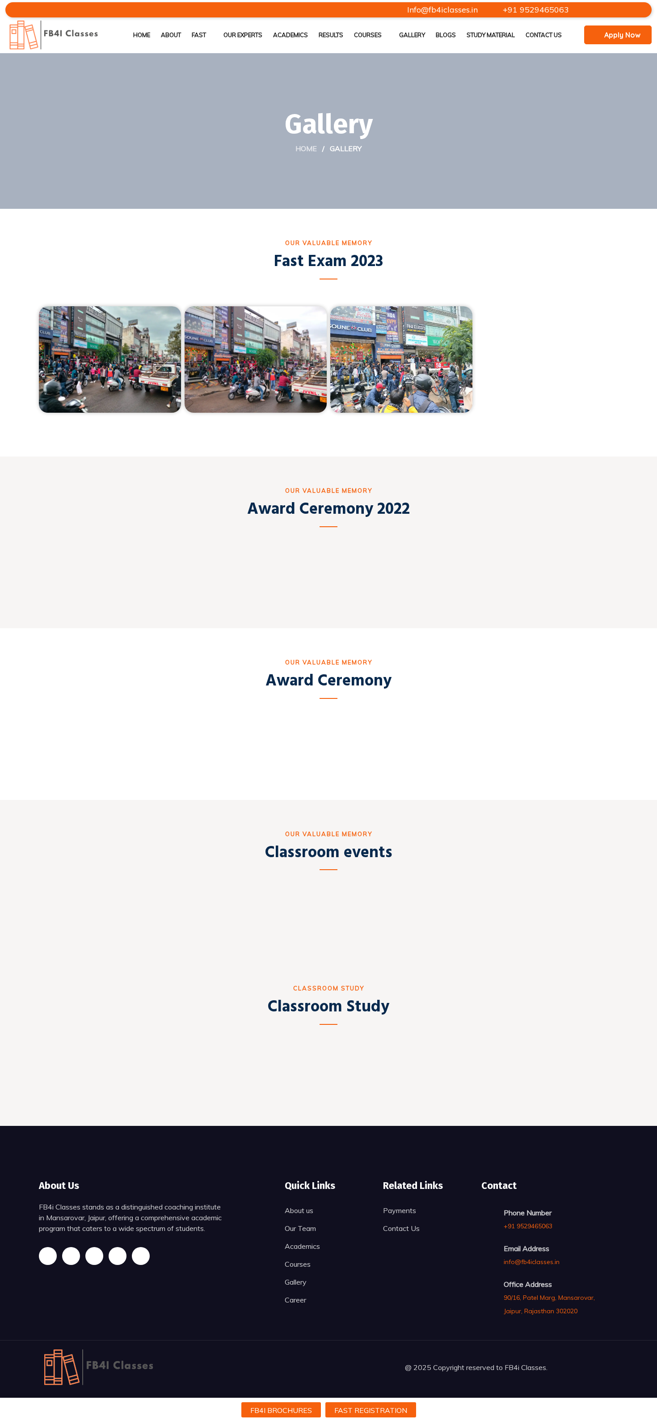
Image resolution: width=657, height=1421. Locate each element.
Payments (399, 1210)
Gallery (412, 34)
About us (299, 1210)
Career (295, 1299)
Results (331, 34)
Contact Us (544, 34)
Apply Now (622, 34)
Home (141, 34)
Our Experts (242, 34)
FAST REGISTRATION (370, 1410)
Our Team (300, 1228)
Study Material (491, 34)
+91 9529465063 (535, 9)
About (171, 34)
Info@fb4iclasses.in (442, 9)
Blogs (446, 34)
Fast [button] (199, 34)
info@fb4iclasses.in (532, 1262)
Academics (290, 34)
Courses (368, 34)
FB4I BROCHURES (281, 1410)
